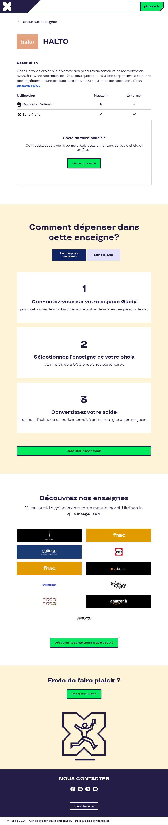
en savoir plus (29, 86)
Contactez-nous (84, 806)
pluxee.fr (152, 6)
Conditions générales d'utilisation (50, 820)
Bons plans (103, 255)
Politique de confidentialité (92, 820)
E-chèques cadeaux (69, 255)
